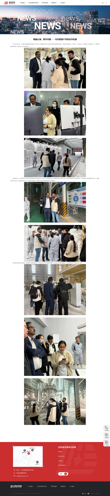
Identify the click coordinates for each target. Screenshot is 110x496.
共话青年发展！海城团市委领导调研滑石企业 (23, 438)
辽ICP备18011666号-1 (37, 493)
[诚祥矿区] (37, 462)
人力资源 (62, 3)
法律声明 (98, 493)
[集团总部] (29, 453)
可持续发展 (45, 3)
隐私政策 (93, 493)
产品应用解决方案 (33, 3)
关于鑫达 (22, 3)
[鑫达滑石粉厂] (32, 450)
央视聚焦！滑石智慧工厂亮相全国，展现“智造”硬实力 (88, 438)
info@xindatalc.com (22, 476)
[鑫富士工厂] (24, 450)
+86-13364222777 (21, 473)
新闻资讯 (53, 3)
